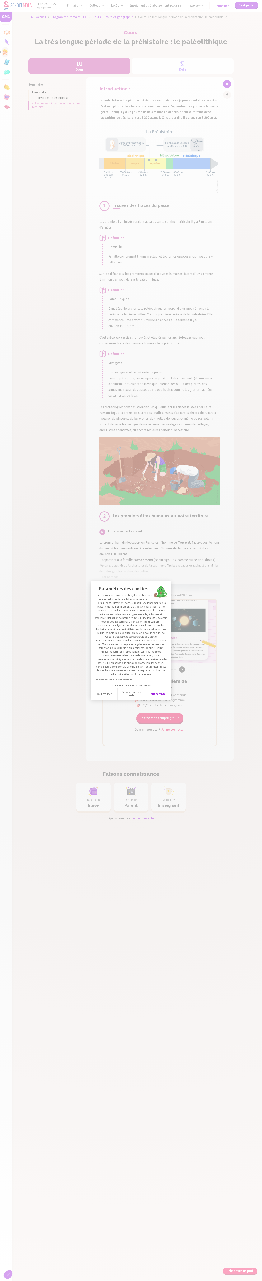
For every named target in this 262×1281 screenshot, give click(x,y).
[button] (8, 1274)
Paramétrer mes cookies (131, 694)
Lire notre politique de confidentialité (113, 679)
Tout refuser (104, 693)
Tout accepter (157, 693)
